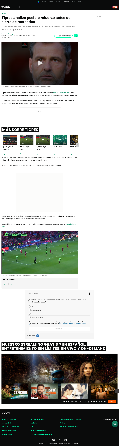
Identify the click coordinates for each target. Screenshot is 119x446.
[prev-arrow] (0, 391)
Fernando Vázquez (9, 34)
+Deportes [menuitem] (48, 7)
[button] (40, 63)
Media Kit (34, 423)
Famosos (58, 1)
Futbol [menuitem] (40, 7)
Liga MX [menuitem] (33, 7)
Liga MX (5, 154)
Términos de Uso (6, 423)
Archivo (62, 423)
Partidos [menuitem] (25, 7)
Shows (44, 1)
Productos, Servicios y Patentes (70, 419)
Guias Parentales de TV (38, 430)
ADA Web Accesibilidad (8, 430)
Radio (73, 1)
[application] (39, 63)
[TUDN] (6, 7)
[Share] (76, 35)
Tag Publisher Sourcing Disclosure (42, 434)
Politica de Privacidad (8, 419)
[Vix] (115, 7)
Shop (79, 1)
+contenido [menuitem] (57, 7)
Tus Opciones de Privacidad (69, 426)
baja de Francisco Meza (61, 93)
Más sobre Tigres (20, 129)
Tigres (3, 13)
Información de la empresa (10, 426)
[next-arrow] (77, 145)
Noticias (51, 1)
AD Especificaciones (37, 419)
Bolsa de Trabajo (6, 434)
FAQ (32, 426)
